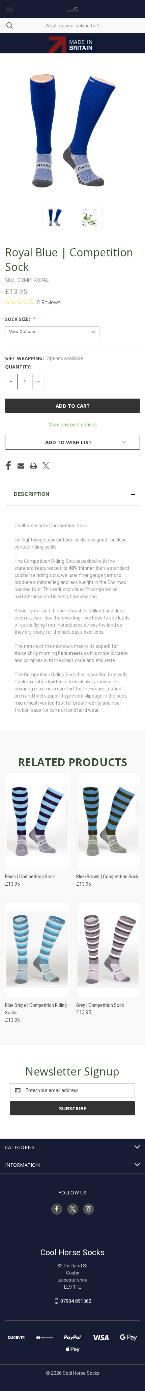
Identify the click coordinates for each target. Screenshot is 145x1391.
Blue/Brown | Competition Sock (107, 877)
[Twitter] (45, 466)
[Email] (21, 466)
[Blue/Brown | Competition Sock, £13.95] (108, 821)
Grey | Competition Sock (100, 1005)
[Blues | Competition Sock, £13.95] (37, 821)
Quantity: (18, 366)
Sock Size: (18, 319)
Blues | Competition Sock (30, 877)
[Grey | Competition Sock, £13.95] (108, 949)
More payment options (73, 424)
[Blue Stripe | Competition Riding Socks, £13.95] (37, 949)
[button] (72, 494)
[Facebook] (8, 466)
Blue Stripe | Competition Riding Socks (36, 1009)
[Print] (33, 466)
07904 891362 (75, 1301)
